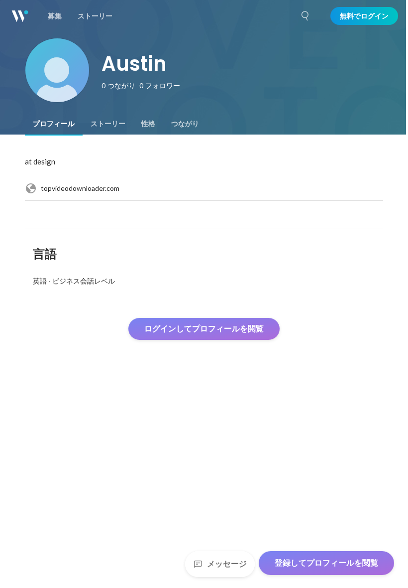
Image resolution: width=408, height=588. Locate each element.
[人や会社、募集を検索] (305, 16)
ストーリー (108, 124)
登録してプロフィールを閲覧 (326, 563)
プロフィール (54, 124)
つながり (185, 124)
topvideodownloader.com (80, 188)
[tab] (54, 124)
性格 (148, 124)
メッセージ (227, 564)
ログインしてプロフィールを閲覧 (204, 328)
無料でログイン (364, 16)
